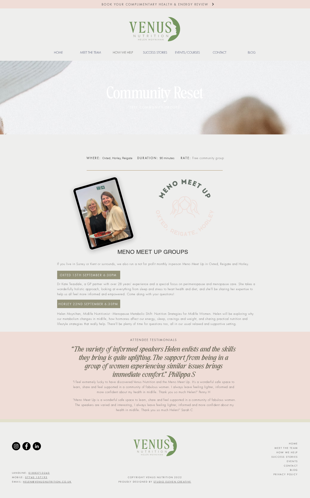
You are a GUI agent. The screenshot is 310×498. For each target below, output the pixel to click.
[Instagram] (16, 446)
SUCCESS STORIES (284, 456)
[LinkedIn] (37, 446)
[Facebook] (26, 446)
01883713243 (39, 472)
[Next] (213, 4)
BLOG (294, 469)
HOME (293, 443)
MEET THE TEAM (286, 447)
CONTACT (291, 465)
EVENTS (292, 461)
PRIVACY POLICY (286, 474)
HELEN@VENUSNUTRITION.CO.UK (47, 481)
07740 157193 (36, 477)
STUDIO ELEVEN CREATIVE (172, 481)
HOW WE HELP (287, 452)
